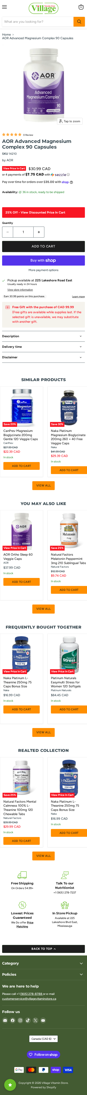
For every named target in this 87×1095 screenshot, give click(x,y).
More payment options (43, 270)
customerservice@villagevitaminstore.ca (29, 999)
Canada (41, 1038)
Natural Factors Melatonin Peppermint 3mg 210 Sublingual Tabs (68, 559)
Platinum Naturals (61, 690)
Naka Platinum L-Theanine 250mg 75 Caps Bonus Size (17, 682)
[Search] (79, 22)
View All (43, 485)
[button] (43, 174)
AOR (10, 160)
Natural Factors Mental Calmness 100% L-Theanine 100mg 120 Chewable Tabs (19, 808)
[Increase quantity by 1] (39, 232)
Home (6, 34)
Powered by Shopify (43, 1087)
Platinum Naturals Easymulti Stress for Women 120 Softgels (66, 682)
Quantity (7, 222)
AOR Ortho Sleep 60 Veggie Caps (18, 557)
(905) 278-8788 (31, 994)
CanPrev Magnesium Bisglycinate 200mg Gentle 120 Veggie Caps (20, 435)
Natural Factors (60, 566)
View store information (20, 289)
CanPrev (8, 443)
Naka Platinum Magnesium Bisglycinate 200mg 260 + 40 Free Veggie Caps (68, 437)
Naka (54, 447)
